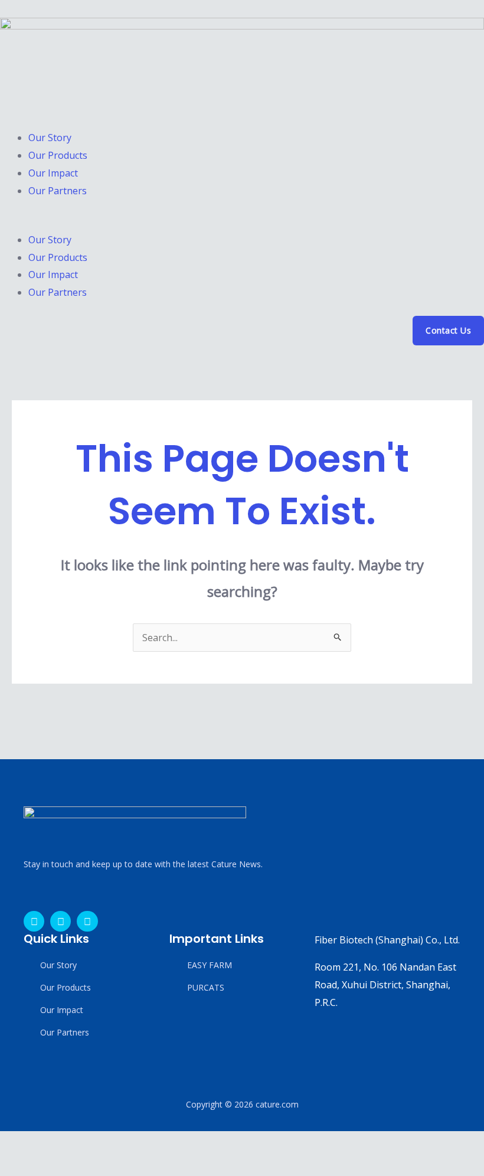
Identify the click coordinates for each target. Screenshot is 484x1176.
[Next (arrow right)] (41, 1165)
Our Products (57, 155)
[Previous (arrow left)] (13, 1165)
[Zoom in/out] (13, 1143)
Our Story (49, 137)
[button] (242, 222)
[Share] (70, 1143)
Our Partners (57, 190)
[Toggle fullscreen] (41, 1143)
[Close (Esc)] (98, 1143)
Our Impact (53, 172)
